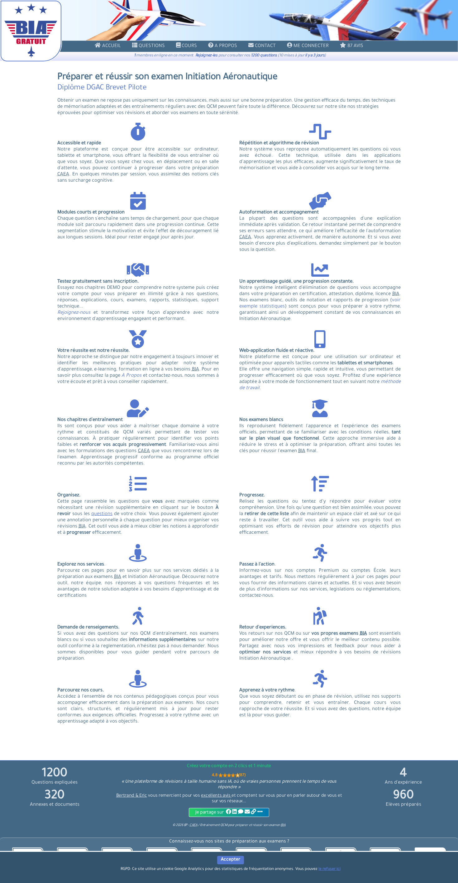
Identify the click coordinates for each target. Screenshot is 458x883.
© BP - (185, 825)
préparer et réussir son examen (260, 825)
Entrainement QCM (214, 825)
